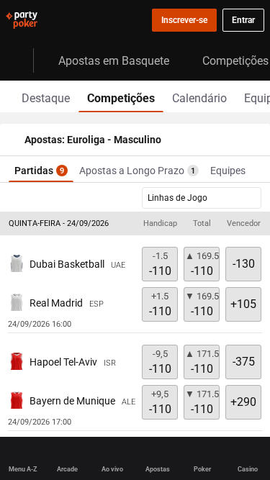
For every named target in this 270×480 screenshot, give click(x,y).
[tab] (45, 96)
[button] (135, 223)
